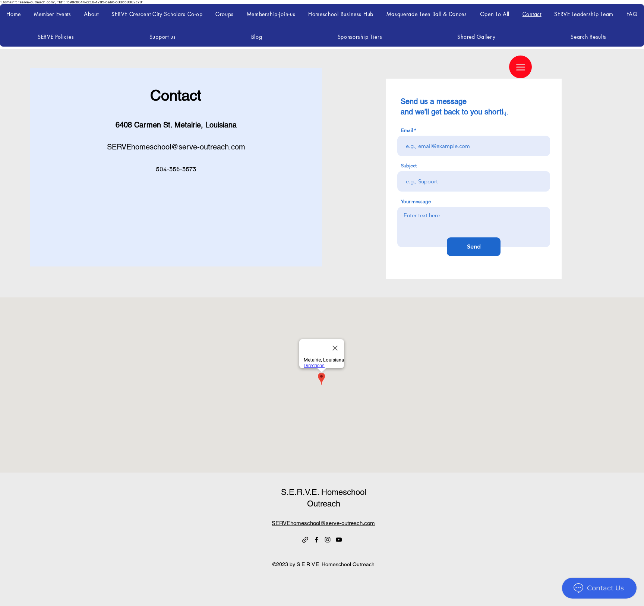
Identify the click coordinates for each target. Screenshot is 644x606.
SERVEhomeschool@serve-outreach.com (176, 146)
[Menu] (520, 67)
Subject (409, 165)
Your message (416, 201)
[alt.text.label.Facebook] (316, 539)
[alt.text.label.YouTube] (338, 539)
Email (407, 130)
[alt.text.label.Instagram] (327, 539)
